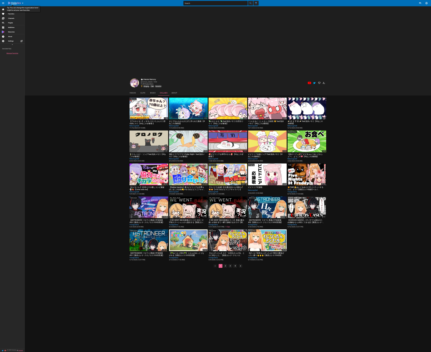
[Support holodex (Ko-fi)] (5, 350)
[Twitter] (3, 350)
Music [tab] (153, 93)
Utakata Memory (149, 79)
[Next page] (240, 266)
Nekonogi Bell (134, 126)
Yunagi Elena (292, 192)
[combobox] (215, 3)
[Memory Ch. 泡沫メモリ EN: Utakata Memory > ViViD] (134, 82)
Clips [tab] (142, 93)
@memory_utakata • (147, 82)
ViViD (155, 82)
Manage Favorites (12, 53)
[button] (21, 41)
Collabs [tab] (164, 93)
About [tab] (174, 93)
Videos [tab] (133, 93)
